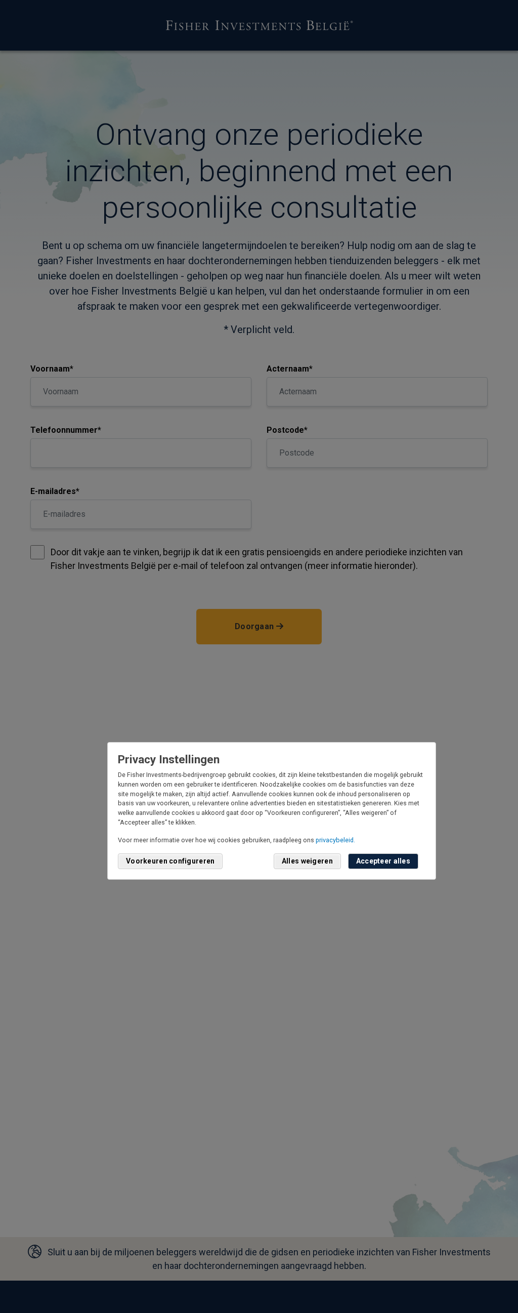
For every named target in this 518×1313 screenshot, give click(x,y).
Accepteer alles (383, 861)
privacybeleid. (335, 840)
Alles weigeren (307, 861)
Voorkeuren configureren (170, 861)
